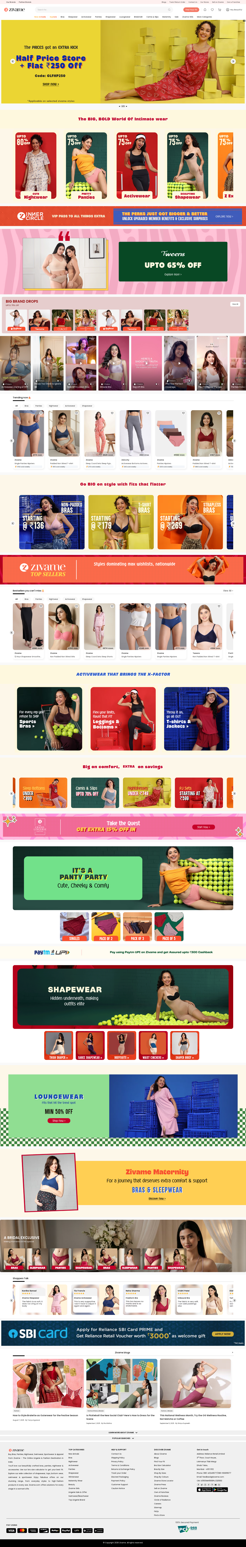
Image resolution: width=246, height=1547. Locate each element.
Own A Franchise (161, 1492)
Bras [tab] (26, 406)
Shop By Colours (161, 1477)
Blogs (164, 2)
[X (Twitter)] (201, 1484)
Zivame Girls (74, 1488)
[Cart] (220, 9)
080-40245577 (210, 1473)
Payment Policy (118, 1480)
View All (235, 304)
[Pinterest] (208, 1484)
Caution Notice (118, 1488)
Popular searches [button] (121, 1438)
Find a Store (159, 1515)
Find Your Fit (159, 1461)
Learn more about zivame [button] (122, 1432)
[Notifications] (205, 9)
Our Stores (204, 2)
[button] (169, 9)
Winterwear (74, 1477)
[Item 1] (74, 927)
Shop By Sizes (160, 1473)
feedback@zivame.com (213, 1477)
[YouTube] (215, 1484)
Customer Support (119, 1484)
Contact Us (192, 2)
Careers (157, 1503)
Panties (72, 1469)
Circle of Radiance (162, 1500)
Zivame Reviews (161, 1496)
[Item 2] (105, 927)
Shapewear (74, 1473)
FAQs (156, 1511)
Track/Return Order (177, 2)
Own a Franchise (233, 2)
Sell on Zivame (218, 2)
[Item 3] (137, 927)
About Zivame (160, 1454)
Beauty (72, 1484)
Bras (70, 1457)
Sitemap (158, 1507)
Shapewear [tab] (87, 406)
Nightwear (73, 1461)
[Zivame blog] (212, 1484)
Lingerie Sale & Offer (78, 1492)
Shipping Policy (118, 1457)
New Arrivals (74, 1454)
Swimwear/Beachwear (79, 1496)
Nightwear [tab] (53, 406)
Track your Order (118, 1473)
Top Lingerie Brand (77, 1500)
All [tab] (16, 406)
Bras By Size (159, 1469)
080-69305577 (224, 1473)
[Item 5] (184, 1046)
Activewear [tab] (70, 406)
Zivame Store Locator (163, 1480)
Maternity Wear (75, 1480)
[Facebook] (198, 1484)
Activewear (74, 1465)
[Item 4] (169, 927)
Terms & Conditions (120, 1465)
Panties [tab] (38, 406)
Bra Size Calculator (162, 1465)
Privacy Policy (117, 1461)
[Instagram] (205, 1484)
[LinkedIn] (219, 1484)
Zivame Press (160, 1484)
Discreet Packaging (120, 1477)
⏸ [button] (244, 21)
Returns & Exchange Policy (123, 1469)
